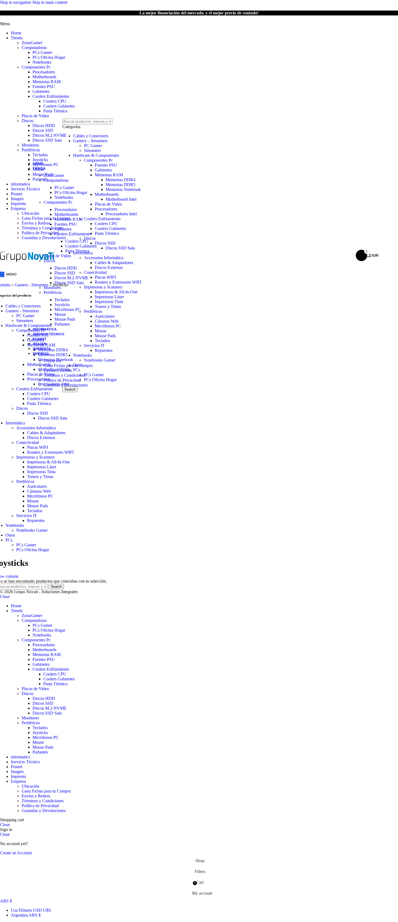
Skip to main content (49, 2)
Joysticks (62, 304)
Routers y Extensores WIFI (50, 452)
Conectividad (27, 442)
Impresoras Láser (41, 467)
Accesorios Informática (36, 428)
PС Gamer (93, 145)
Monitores (30, 145)
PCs (8, 540)
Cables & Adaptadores (46, 432)
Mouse (60, 314)
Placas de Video (35, 115)
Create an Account (16, 852)
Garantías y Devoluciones (66, 385)
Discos (27, 120)
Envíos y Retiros (58, 370)
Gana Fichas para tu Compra (68, 365)
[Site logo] (27, 267)
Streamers (92, 150)
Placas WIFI (37, 447)
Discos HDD (43, 125)
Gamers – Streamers (90, 140)
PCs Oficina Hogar (48, 57)
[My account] (344, 255)
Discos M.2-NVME (49, 135)
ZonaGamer (32, 42)
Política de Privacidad (62, 380)
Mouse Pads (64, 319)
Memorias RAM (46, 81)
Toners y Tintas (40, 476)
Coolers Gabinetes (59, 106)
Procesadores (43, 72)
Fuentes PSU (43, 86)
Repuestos (36, 520)
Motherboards (44, 76)
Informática (15, 423)
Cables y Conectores (90, 136)
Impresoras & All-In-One (48, 462)
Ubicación (52, 360)
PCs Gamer (42, 52)
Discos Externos (41, 437)
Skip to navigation (16, 2)
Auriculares (37, 486)
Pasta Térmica (55, 111)
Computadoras (34, 47)
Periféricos (31, 150)
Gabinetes (41, 91)
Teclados (40, 154)
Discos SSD (42, 130)
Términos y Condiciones (65, 375)
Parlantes (62, 324)
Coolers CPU (54, 101)
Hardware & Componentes (96, 155)
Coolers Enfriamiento (50, 96)
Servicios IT (26, 515)
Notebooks (41, 62)
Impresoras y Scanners (35, 457)
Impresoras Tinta (41, 471)
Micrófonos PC (67, 309)
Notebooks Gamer (32, 530)
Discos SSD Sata (47, 140)
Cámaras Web (39, 491)
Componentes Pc (36, 67)
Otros (10, 535)
